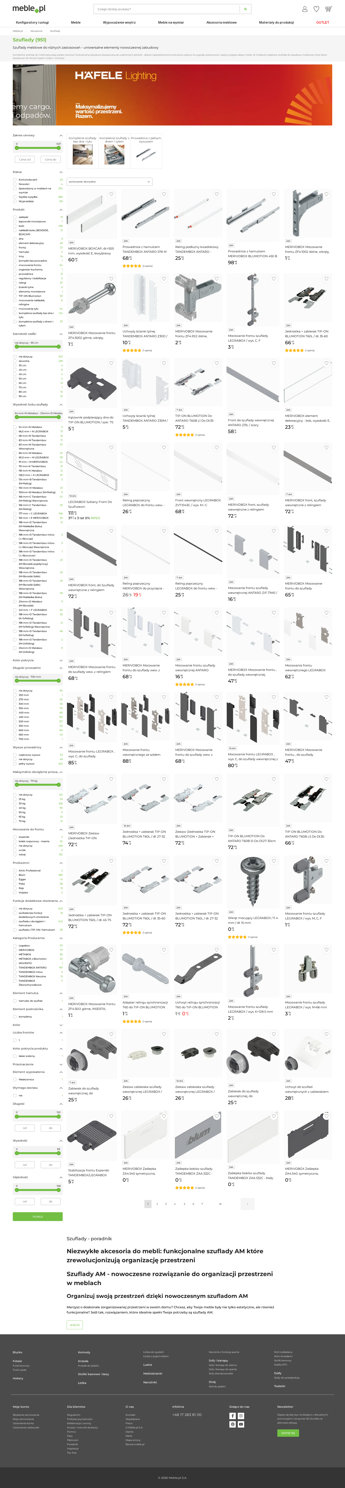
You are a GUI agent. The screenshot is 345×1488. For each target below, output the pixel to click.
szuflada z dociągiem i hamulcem (41, 923)
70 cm (41, 387)
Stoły (212, 1382)
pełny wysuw (41, 763)
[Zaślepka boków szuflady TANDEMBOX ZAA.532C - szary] (198, 1135)
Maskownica (41, 1079)
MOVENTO (41, 963)
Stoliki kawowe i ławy (93, 1374)
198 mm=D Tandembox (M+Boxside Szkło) (41, 574)
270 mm (41, 699)
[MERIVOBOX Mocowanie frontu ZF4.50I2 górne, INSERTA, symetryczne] (92, 969)
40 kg (41, 807)
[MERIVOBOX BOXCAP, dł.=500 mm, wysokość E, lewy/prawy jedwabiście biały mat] (92, 214)
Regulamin (73, 1414)
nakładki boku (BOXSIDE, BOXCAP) (41, 232)
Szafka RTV (280, 1364)
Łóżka (82, 1383)
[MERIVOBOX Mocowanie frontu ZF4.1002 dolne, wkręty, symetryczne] (308, 213)
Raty (70, 1435)
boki (41, 225)
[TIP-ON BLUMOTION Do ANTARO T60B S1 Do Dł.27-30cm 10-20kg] (253, 800)
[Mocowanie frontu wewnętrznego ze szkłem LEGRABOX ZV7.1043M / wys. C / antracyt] (145, 716)
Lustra (147, 1365)
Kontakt (130, 1414)
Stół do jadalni (217, 1386)
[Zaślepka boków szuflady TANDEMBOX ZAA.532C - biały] (253, 1137)
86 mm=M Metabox (41, 453)
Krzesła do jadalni (88, 1365)
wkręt (41, 854)
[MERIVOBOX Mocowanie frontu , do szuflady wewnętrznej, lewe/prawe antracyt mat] (308, 716)
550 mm (41, 725)
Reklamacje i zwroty (79, 1423)
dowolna (41, 360)
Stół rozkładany (283, 1352)
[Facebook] (232, 1416)
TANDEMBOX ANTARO (41, 967)
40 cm (41, 369)
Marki (129, 1435)
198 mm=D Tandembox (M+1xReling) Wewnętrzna (41, 624)
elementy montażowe (41, 291)
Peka (41, 883)
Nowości (41, 184)
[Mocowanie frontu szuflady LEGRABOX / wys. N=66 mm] (308, 968)
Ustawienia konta (23, 1423)
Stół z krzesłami (283, 1356)
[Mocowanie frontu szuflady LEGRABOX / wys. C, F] (253, 299)
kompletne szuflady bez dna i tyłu (41, 315)
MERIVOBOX (41, 949)
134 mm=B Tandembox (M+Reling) (41, 481)
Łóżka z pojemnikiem (156, 1356)
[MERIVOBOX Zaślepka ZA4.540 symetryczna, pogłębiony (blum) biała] (145, 1135)
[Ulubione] (316, 9)
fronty (41, 247)
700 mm (41, 738)
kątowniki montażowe (41, 221)
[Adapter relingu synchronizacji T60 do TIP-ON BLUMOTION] (145, 968)
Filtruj (38, 1216)
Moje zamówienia (23, 1419)
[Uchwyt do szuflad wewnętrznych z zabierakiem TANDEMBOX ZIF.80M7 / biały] (308, 1053)
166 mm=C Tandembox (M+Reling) (41, 507)
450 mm (41, 716)
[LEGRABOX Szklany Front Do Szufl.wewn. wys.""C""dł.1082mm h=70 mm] (92, 467)
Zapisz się (288, 1433)
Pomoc (71, 1431)
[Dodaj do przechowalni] (111, 194)
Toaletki (279, 1386)
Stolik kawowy (282, 1360)
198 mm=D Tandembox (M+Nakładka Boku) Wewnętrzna (41, 526)
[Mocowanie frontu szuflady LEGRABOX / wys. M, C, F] (308, 879)
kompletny (41, 1016)
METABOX (41, 954)
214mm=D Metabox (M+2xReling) (41, 649)
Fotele (17, 1361)
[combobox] (110, 182)
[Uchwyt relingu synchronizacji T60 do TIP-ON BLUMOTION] (198, 968)
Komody (84, 1352)
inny (41, 256)
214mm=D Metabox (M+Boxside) (41, 603)
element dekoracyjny (41, 243)
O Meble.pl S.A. (134, 1427)
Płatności (72, 1440)
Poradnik (72, 1444)
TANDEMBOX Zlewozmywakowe (41, 982)
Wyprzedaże (41, 201)
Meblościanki (152, 1373)
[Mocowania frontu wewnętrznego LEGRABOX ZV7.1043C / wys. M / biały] (308, 631)
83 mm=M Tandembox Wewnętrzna (41, 446)
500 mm (41, 721)
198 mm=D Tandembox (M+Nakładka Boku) (41, 595)
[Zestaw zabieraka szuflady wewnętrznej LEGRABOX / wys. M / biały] (145, 1053)
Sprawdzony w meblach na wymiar (41, 190)
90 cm (41, 396)
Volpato (41, 892)
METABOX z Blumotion (41, 958)
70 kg (41, 821)
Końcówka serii (41, 179)
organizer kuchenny (41, 269)
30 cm (41, 365)
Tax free (71, 1452)
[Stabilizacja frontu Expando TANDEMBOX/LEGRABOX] (92, 1136)
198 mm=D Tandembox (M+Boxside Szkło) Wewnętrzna (41, 584)
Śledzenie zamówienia (26, 1414)
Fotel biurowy (21, 1365)
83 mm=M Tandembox (41, 440)
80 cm (41, 391)
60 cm (41, 382)
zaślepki (41, 217)
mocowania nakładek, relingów (41, 302)
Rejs (41, 888)
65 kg (41, 816)
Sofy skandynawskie (221, 1373)
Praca (129, 1423)
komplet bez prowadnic (41, 260)
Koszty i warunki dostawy (82, 1427)
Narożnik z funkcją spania (224, 1352)
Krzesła (83, 1361)
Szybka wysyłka (41, 196)
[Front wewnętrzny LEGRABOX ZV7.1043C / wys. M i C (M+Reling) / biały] (198, 466)
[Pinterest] (232, 1424)
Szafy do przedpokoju (287, 1377)
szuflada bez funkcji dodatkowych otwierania (41, 914)
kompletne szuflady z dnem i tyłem (41, 323)
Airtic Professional (41, 870)
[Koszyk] (328, 9)
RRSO (95, 518)
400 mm (41, 712)
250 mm (41, 694)
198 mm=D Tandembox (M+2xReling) (41, 641)
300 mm (41, 703)
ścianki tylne (41, 287)
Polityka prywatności (79, 1419)
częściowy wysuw (41, 754)
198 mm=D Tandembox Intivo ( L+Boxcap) (41, 536)
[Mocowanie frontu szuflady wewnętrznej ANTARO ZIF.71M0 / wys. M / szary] (253, 552)
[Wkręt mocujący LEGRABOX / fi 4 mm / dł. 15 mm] (253, 882)
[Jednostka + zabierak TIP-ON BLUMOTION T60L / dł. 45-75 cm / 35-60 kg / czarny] (92, 880)
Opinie (129, 1431)
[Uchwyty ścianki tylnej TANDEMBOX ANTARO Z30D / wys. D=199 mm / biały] (145, 297)
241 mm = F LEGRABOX (41, 609)
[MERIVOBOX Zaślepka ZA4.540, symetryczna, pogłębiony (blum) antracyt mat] (308, 1135)
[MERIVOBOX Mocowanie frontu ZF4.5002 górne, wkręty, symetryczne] (92, 298)
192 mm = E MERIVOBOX (41, 517)
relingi (41, 282)
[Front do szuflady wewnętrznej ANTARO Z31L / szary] (253, 384)
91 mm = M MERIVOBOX (41, 461)
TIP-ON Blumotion (41, 295)
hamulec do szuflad (41, 1000)
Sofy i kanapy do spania (223, 1369)
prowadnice (41, 273)
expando (41, 836)
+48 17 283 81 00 (187, 1415)
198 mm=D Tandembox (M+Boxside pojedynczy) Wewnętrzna (41, 563)
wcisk (41, 850)
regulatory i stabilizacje (41, 278)
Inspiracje (72, 1448)
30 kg (41, 803)
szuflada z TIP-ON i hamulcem (41, 929)
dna (41, 238)
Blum (41, 874)
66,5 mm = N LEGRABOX (41, 431)
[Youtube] (241, 1424)
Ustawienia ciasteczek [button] (26, 1427)
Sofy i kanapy (218, 1360)
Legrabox (41, 945)
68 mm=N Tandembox (41, 435)
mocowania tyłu (41, 308)
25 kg (41, 799)
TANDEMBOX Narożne (41, 976)
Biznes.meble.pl (135, 1444)
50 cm (41, 378)
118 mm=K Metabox (41, 470)
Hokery (18, 1378)
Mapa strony (133, 1440)
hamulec (41, 251)
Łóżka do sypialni (153, 1352)
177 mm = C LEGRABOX (41, 513)
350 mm (41, 708)
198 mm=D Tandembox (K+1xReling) (41, 616)
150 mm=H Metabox (41, 487)
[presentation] (19, 95)
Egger (41, 879)
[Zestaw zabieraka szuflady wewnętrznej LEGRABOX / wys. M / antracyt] (198, 1053)
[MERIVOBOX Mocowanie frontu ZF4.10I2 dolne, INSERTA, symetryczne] (198, 297)
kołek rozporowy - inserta (41, 841)
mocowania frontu (41, 265)
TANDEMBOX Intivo (41, 971)
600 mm (41, 730)
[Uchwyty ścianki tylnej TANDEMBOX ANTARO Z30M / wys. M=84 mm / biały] (145, 382)
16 (220, 1203)
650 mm (41, 734)
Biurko (17, 1352)
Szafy (278, 1373)
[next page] (248, 1204)
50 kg (41, 812)
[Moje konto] (305, 9)
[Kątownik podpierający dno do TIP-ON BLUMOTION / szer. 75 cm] (92, 383)
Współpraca (133, 1419)
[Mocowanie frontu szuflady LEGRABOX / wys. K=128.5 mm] (253, 970)
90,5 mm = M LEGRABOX (41, 457)
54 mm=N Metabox (41, 426)
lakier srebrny (41, 1056)
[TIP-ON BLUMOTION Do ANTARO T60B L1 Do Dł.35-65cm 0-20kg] (198, 382)
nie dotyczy (41, 356)
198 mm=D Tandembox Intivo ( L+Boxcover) (41, 553)
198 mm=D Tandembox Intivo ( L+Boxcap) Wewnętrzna (41, 545)
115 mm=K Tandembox (41, 466)
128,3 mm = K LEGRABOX (41, 475)
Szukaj (245, 9)
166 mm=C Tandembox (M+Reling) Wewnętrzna (41, 498)
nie (41, 1095)
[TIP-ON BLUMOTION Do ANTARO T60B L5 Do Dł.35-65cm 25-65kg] (308, 798)
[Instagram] (241, 1416)
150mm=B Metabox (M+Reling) (41, 492)
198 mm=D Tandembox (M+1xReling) (41, 633)
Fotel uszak (19, 1369)
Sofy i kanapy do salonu (223, 1365)
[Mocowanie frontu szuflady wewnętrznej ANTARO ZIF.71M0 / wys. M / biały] (198, 631)
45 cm (41, 374)
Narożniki (150, 1382)
